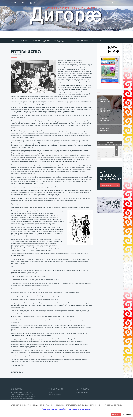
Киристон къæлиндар (105, 129)
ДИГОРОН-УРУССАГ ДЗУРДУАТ (55, 41)
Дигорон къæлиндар (105, 100)
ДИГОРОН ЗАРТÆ (98, 41)
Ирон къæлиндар (105, 110)
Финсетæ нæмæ (39, 3)
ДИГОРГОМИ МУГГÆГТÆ (79, 41)
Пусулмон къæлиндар (105, 120)
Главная (13, 45)
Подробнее (127, 414)
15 (116, 152)
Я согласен (116, 414)
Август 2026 (109, 142)
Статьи (18, 45)
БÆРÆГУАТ (36, 41)
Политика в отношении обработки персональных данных (66, 409)
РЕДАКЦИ (24, 41)
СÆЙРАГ (14, 41)
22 (116, 154)
